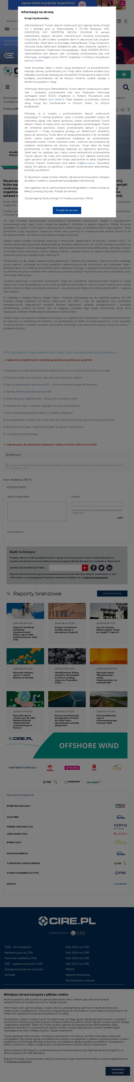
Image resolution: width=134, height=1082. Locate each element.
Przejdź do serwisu (67, 210)
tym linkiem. (37, 60)
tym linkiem (56, 99)
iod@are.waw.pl (86, 163)
